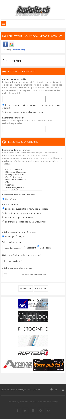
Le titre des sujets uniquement (19, 217)
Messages (10, 236)
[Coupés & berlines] (22, 177)
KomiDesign (52, 401)
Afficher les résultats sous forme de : (19, 232)
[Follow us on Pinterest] (41, 411)
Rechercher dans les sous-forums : (18, 194)
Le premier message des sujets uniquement (25, 221)
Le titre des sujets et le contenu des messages (26, 208)
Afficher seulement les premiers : (17, 268)
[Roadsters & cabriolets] (22, 179)
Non (14, 199)
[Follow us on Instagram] (33, 411)
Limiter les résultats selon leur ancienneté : (22, 255)
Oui (6, 199)
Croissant (31, 247)
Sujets (22, 236)
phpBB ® (24, 401)
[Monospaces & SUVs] (22, 174)
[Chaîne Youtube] (48, 411)
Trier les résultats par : (12, 242)
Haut (56, 390)
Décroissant (45, 247)
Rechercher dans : (10, 204)
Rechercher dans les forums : (16, 149)
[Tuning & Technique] (22, 190)
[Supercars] (22, 185)
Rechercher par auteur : (13, 117)
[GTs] (22, 182)
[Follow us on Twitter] (25, 411)
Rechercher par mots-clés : (14, 79)
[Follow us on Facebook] (18, 411)
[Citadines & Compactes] (22, 172)
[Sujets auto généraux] (22, 187)
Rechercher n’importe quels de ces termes (25, 112)
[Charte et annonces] (22, 169)
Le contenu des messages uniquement (23, 213)
